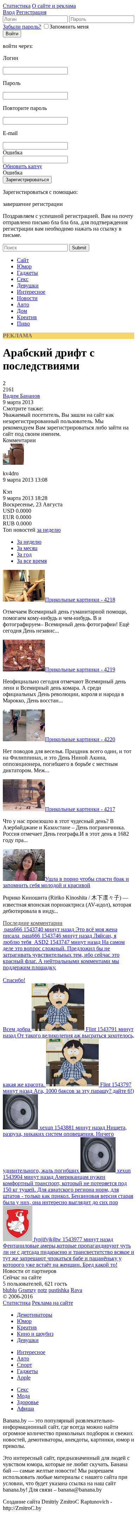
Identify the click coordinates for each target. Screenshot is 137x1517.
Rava (76, 1290)
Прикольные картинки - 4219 (80, 669)
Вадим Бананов (21, 396)
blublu (10, 1290)
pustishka (58, 1290)
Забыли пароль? (22, 27)
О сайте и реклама (54, 6)
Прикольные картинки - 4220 (80, 739)
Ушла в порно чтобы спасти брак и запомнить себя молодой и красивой (66, 882)
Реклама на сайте (52, 1303)
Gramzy (27, 1290)
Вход (9, 12)
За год (24, 555)
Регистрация (31, 12)
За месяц (27, 548)
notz (42, 1290)
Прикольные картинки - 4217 (80, 809)
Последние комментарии (33, 923)
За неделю (29, 542)
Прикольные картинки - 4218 (80, 600)
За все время (32, 561)
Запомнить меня (69, 27)
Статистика (17, 6)
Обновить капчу (22, 166)
